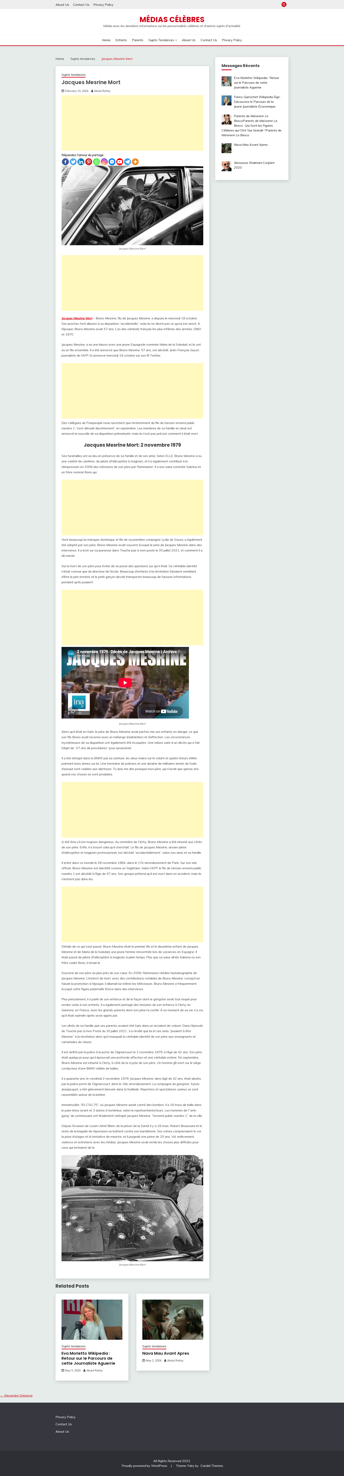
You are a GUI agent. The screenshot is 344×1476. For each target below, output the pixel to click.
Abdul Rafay (102, 91)
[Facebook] (65, 161)
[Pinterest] (88, 161)
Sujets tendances (161, 40)
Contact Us (81, 5)
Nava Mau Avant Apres (165, 1353)
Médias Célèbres (172, 19)
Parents (137, 40)
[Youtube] (119, 161)
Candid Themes (211, 1466)
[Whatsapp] (96, 161)
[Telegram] (127, 161)
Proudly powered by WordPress (145, 1466)
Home (106, 40)
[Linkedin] (80, 161)
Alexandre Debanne (16, 1395)
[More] (135, 161)
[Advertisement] (132, 123)
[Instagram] (104, 161)
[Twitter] (73, 161)
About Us (62, 5)
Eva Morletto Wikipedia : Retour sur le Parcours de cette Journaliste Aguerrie (88, 1358)
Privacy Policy (103, 5)
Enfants (121, 40)
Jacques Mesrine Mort (77, 318)
